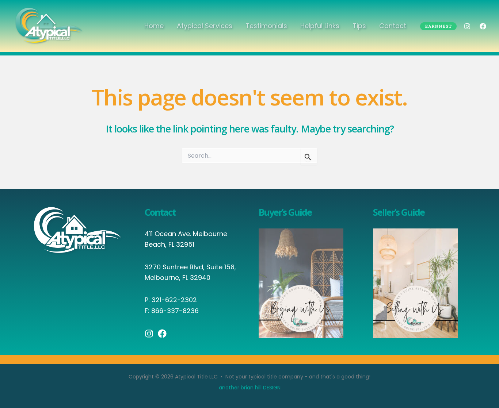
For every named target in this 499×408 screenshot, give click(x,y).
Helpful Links (319, 25)
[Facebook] (483, 26)
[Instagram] (467, 26)
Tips (359, 25)
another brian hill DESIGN (250, 387)
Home (154, 25)
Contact (392, 25)
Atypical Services (204, 25)
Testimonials (266, 25)
